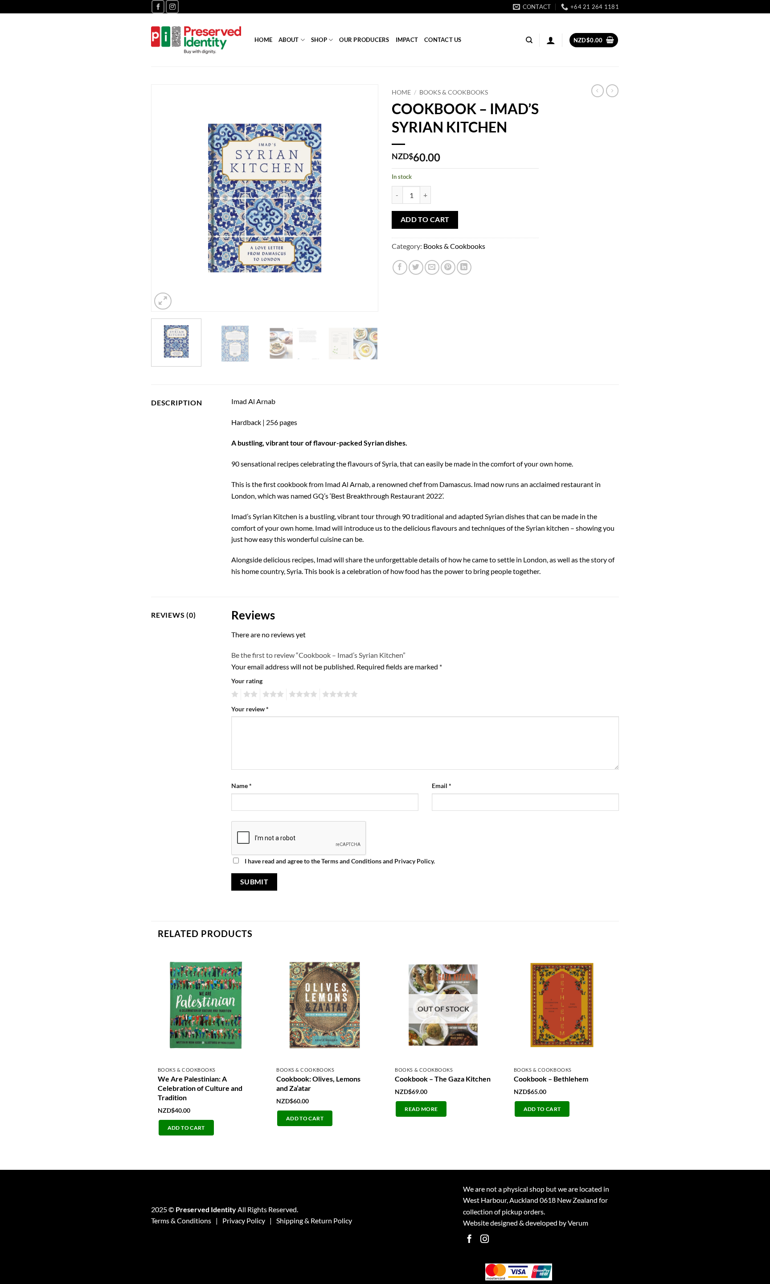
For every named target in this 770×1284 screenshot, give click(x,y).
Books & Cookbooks (453, 92)
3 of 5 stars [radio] (272, 694)
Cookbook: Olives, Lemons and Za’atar (318, 1083)
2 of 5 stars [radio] (249, 694)
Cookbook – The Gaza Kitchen (443, 1078)
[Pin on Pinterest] (448, 267)
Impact (407, 39)
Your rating (246, 681)
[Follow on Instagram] (172, 6)
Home (263, 39)
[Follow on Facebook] (158, 6)
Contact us (443, 39)
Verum (578, 1222)
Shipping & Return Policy (314, 1220)
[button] (550, 40)
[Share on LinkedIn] (464, 267)
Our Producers (364, 39)
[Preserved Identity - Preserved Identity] (196, 40)
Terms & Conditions (181, 1220)
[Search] (529, 40)
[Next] (363, 198)
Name (241, 785)
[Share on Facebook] (400, 267)
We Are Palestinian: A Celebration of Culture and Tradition (200, 1088)
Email (441, 785)
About (289, 39)
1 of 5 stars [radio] (233, 694)
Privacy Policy (243, 1220)
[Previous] (167, 198)
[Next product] (597, 90)
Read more (421, 1109)
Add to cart (425, 219)
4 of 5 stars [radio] (301, 694)
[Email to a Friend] (432, 267)
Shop (319, 39)
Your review (250, 709)
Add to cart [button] (186, 1128)
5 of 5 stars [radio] (338, 694)
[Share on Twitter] (416, 267)
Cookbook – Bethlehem (551, 1078)
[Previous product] (612, 90)
